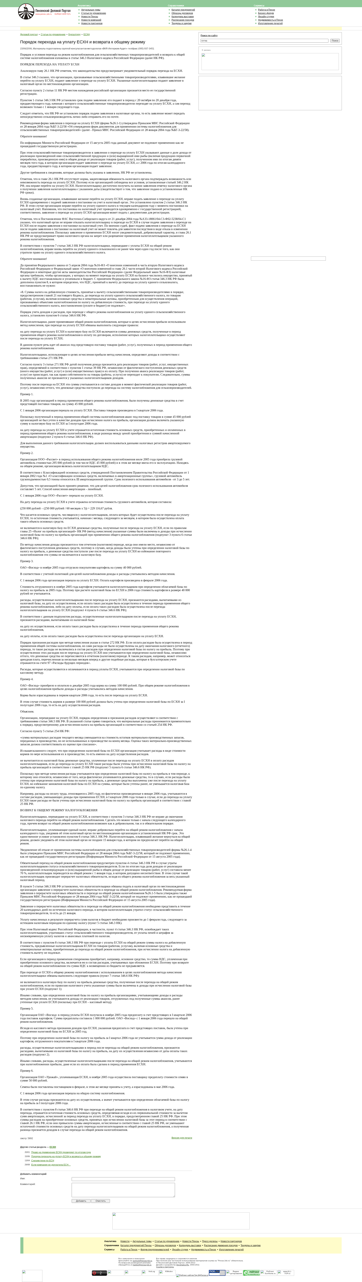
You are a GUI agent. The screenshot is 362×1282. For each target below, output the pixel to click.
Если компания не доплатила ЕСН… (51, 1164)
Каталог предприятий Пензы (136, 1245)
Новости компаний (91, 20)
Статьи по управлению (93, 13)
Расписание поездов (183, 20)
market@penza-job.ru (142, 1265)
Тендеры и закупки (182, 23)
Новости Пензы (89, 16)
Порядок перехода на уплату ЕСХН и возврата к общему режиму (66, 1156)
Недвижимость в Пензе (270, 20)
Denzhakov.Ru (182, 1265)
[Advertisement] (218, 93)
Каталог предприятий (183, 9)
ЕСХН (87, 34)
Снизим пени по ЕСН (42, 1160)
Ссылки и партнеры (165, 1267)
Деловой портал (29, 34)
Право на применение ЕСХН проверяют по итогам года (61, 1152)
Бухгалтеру (74, 34)
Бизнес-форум (266, 13)
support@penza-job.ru (142, 1261)
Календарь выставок (183, 16)
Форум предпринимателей (154, 1249)
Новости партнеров (91, 23)
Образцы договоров (182, 13)
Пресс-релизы (210, 1241)
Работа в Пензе (266, 9)
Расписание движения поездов (221, 1245)
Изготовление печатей (270, 23)
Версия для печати (182, 1138)
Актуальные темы (90, 9)
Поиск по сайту (209, 35)
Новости (125, 1241)
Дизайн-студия (266, 16)
